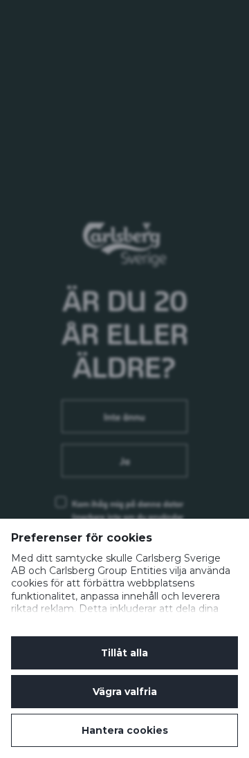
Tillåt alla (124, 653)
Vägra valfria (125, 691)
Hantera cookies (125, 730)
